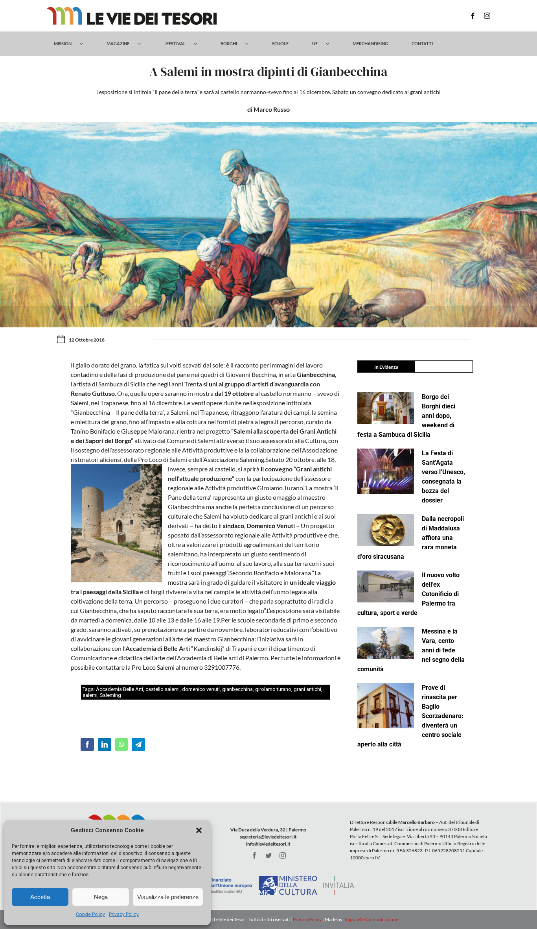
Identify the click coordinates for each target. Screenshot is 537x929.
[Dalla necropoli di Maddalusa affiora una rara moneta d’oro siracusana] (385, 530)
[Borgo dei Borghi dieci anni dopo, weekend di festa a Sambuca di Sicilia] (385, 408)
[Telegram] (138, 744)
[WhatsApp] (121, 744)
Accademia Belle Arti (119, 689)
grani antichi (307, 689)
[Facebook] (87, 744)
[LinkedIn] (104, 744)
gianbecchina (237, 689)
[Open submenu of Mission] (85, 43)
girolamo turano (273, 689)
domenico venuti (201, 689)
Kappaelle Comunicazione (371, 919)
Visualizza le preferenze (168, 897)
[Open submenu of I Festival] (199, 43)
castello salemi (162, 689)
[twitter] (268, 855)
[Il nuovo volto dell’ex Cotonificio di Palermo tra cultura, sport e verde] (385, 586)
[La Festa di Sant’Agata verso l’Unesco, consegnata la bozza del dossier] (385, 471)
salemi (90, 695)
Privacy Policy (124, 914)
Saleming (110, 695)
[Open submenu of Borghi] (250, 43)
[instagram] (487, 16)
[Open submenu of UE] (331, 43)
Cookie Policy (90, 914)
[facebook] (473, 16)
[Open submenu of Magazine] (143, 43)
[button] (199, 830)
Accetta (40, 897)
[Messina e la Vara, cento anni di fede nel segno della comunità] (385, 643)
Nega (101, 897)
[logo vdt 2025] (132, 9)
